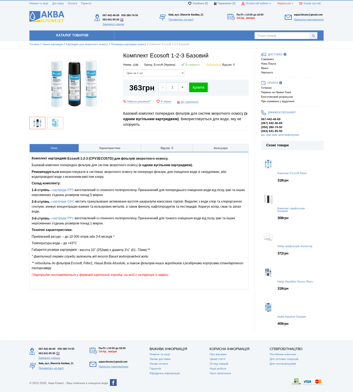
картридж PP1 (63, 218)
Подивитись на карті (181, 19)
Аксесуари (221, 148)
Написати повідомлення (309, 19)
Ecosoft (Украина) (164, 64)
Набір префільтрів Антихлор (294, 246)
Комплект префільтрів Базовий (291, 210)
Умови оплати (159, 363)
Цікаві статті (217, 359)
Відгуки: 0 (228, 64)
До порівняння (189, 102)
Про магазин (218, 354)
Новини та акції (38, 3)
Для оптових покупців (284, 359)
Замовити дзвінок (113, 24)
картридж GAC (63, 201)
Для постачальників (283, 363)
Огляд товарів (219, 363)
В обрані (166, 101)
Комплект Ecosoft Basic (292, 173)
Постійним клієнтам (283, 354)
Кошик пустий (312, 3)
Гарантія (86, 3)
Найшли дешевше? (139, 101)
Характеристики (109, 148)
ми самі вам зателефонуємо (280, 134)
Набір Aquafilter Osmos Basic (295, 281)
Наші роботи (218, 368)
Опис (54, 148)
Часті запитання (220, 373)
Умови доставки (160, 359)
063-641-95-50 (111, 19)
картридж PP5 (63, 190)
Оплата (72, 3)
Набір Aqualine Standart (291, 316)
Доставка (58, 3)
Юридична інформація (165, 373)
